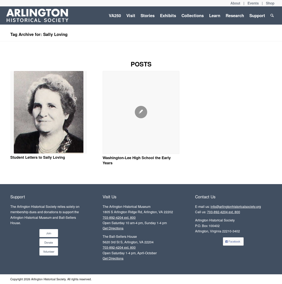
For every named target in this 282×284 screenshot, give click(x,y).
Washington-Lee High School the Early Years (137, 160)
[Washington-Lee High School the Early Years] (141, 112)
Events (253, 3)
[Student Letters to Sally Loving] (48, 112)
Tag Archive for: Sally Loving (39, 34)
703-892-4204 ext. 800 (119, 217)
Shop (270, 3)
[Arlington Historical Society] (37, 15)
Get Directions (113, 228)
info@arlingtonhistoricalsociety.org (236, 206)
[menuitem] (115, 15)
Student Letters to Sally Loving (37, 157)
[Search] (272, 15)
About (235, 3)
